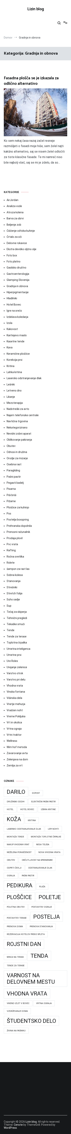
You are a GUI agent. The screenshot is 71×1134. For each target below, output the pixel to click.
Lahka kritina (14, 372)
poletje (50, 897)
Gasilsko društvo (16, 267)
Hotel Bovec (14, 304)
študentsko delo (31, 1021)
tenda (39, 956)
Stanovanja (13, 581)
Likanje (11, 396)
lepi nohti (53, 829)
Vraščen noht (15, 710)
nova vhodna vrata (49, 852)
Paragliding (13, 470)
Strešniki (12, 587)
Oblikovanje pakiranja (19, 439)
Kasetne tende (15, 341)
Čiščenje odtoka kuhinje (21, 230)
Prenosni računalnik (18, 531)
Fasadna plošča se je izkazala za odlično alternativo (31, 81)
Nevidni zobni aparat (19, 433)
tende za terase (15, 965)
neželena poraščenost (19, 852)
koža (14, 819)
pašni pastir (28, 875)
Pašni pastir (14, 476)
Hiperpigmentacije (18, 292)
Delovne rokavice (17, 243)
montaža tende (15, 837)
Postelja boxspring (18, 519)
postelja (46, 917)
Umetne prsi (14, 654)
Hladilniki (12, 298)
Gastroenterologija (18, 273)
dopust (36, 793)
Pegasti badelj (15, 482)
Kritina (10, 366)
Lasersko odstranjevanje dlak (24, 378)
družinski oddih (15, 801)
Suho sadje (13, 599)
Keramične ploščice (18, 353)
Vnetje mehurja (16, 704)
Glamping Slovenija (18, 279)
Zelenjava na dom (17, 759)
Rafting (11, 550)
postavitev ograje (41, 907)
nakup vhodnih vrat (18, 844)
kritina (32, 820)
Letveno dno (14, 390)
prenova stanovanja (41, 926)
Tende (10, 630)
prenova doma (15, 926)
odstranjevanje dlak (40, 868)
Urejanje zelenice (17, 667)
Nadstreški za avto (18, 408)
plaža (42, 886)
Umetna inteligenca (18, 648)
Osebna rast (14, 464)
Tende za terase (17, 636)
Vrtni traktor (14, 734)
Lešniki (11, 384)
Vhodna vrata (15, 685)
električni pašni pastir (43, 801)
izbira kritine (48, 809)
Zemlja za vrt (15, 765)
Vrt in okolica (14, 722)
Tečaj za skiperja (17, 611)
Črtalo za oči (14, 236)
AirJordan (12, 200)
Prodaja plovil (15, 538)
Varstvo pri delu (16, 679)
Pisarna (11, 488)
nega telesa (42, 844)
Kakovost (12, 329)
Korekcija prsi (14, 359)
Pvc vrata (12, 544)
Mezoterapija (15, 402)
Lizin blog (35, 9)
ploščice (19, 897)
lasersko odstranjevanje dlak (24, 829)
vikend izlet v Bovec (18, 1003)
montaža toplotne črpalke (46, 837)
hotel (10, 809)
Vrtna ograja (14, 728)
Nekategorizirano (17, 427)
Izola (9, 322)
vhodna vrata (27, 993)
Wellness (12, 740)
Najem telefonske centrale (23, 415)
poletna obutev (16, 907)
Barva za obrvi (15, 218)
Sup (9, 605)
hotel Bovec (27, 809)
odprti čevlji (14, 868)
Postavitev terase (17, 918)
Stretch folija (14, 593)
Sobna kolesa (15, 574)
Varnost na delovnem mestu (31, 978)
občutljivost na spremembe (37, 860)
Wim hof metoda (17, 747)
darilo (16, 792)
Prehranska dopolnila (19, 525)
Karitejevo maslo (17, 335)
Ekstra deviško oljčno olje (21, 249)
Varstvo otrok (15, 673)
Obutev (11, 445)
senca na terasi (15, 957)
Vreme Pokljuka (16, 716)
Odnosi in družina (17, 452)
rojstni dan (24, 944)
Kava (9, 347)
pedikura (19, 885)
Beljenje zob (14, 224)
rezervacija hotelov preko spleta (26, 934)
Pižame (11, 501)
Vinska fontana (16, 691)
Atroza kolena (15, 212)
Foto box (12, 255)
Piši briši (11, 495)
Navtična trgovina (17, 421)
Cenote (18, 1124)
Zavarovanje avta (17, 753)
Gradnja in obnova (17, 286)
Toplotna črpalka (17, 642)
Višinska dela (14, 697)
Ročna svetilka (15, 556)
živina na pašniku (16, 1030)
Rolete (11, 562)
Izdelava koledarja (17, 316)
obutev (11, 860)
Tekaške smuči (16, 624)
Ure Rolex (12, 660)
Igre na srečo (14, 310)
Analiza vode (14, 206)
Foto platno (13, 261)
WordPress (10, 1127)
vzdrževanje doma (17, 1011)
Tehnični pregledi (17, 618)
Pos (9, 513)
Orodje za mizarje (17, 458)
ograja (11, 875)
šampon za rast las (18, 568)
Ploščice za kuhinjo (18, 507)
